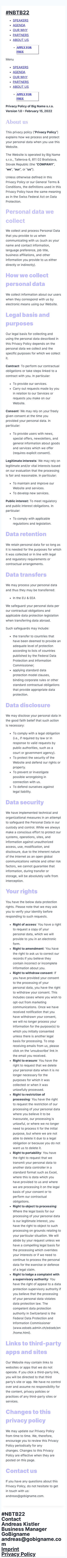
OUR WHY (20, 30)
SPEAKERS (20, 20)
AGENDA (19, 25)
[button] (33, 59)
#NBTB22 (17, 12)
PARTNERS (21, 35)
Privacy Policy (18, 1554)
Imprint (10, 1549)
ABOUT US (21, 40)
